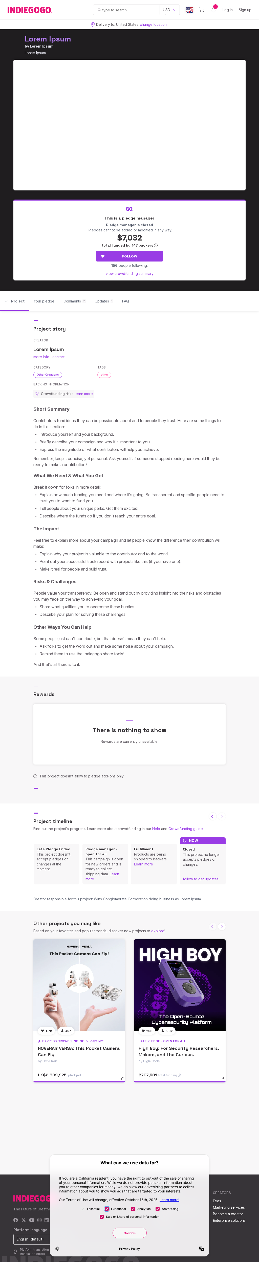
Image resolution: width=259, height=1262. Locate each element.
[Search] (99, 9)
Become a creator (228, 1214)
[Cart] (201, 10)
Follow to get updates (201, 879)
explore (157, 931)
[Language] (189, 10)
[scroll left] (213, 816)
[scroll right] (222, 926)
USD (166, 10)
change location (153, 24)
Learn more (143, 864)
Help (156, 828)
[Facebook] (15, 1220)
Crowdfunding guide (185, 828)
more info (41, 357)
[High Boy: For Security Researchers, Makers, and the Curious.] (180, 985)
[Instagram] (39, 1220)
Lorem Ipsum (48, 39)
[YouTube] (31, 1220)
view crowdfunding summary (130, 273)
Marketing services (229, 1207)
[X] (23, 1220)
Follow (129, 256)
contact (58, 357)
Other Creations (48, 374)
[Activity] (213, 10)
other (104, 374)
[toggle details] (124, 1081)
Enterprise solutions (229, 1220)
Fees (217, 1201)
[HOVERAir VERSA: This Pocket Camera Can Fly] (79, 985)
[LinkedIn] (47, 1220)
